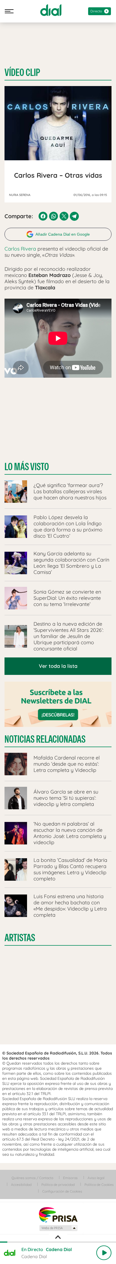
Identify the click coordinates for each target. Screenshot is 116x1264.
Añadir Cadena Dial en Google (62, 234)
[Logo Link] (50, 10)
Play (103, 1252)
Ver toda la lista (58, 666)
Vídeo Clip (22, 72)
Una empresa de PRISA (58, 1214)
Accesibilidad (21, 1184)
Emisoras (70, 1178)
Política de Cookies (99, 1184)
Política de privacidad (58, 1184)
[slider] (58, 1242)
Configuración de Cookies (62, 1191)
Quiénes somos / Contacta (32, 1178)
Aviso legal (96, 1178)
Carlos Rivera (20, 248)
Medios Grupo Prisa (58, 1228)
